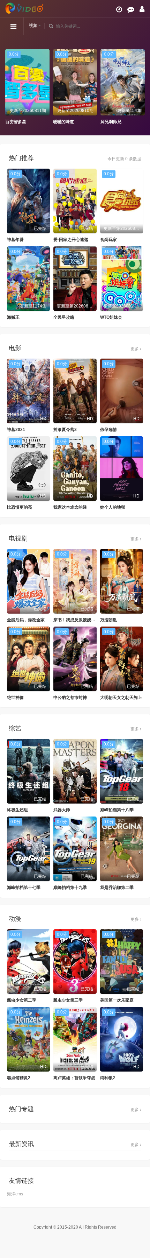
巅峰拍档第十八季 (117, 809)
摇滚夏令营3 (65, 429)
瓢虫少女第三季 (68, 1000)
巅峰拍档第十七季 (23, 887)
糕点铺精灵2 (18, 1077)
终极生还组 (17, 809)
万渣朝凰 (108, 619)
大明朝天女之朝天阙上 (121, 697)
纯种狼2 (107, 1077)
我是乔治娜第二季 (117, 887)
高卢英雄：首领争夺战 (74, 1077)
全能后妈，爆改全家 (26, 619)
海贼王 (13, 317)
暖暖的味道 (15, 121)
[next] (141, 87)
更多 (135, 348)
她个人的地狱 (112, 507)
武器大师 (61, 809)
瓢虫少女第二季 (21, 1000)
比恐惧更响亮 (19, 507)
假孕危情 (108, 429)
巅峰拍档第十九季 (70, 887)
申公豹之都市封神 (70, 697)
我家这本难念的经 (70, 507)
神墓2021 (16, 429)
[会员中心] (142, 9)
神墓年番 (15, 239)
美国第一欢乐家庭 (117, 1000)
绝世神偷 (15, 697)
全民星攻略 (63, 317)
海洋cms (15, 1194)
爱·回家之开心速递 (70, 239)
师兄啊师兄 (63, 121)
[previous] (8, 87)
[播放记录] (119, 9)
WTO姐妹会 (111, 317)
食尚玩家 (108, 239)
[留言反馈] (130, 9)
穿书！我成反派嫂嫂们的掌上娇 (82, 619)
